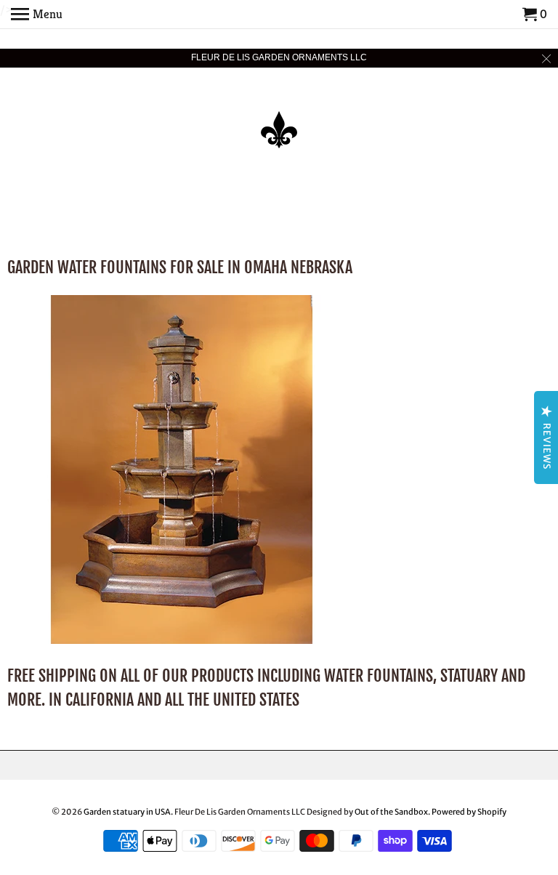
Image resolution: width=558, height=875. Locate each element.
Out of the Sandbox (391, 812)
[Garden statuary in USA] (279, 119)
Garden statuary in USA (127, 812)
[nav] (36, 14)
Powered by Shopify (469, 812)
